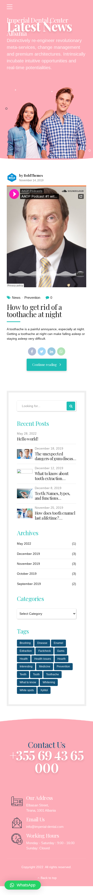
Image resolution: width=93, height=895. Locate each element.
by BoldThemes (31, 175)
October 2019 (27, 573)
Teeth (23, 674)
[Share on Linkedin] (51, 351)
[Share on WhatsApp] (61, 351)
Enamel (58, 643)
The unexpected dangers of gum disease (55, 456)
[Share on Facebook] (32, 351)
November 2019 (28, 563)
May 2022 (24, 543)
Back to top (49, 878)
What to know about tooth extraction (52, 476)
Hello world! (27, 439)
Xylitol (44, 690)
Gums (60, 650)
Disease (42, 643)
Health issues (42, 658)
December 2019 (28, 554)
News (16, 297)
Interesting (26, 666)
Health (24, 658)
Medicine (44, 666)
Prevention (32, 297)
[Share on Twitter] (42, 351)
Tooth (36, 674)
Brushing (25, 643)
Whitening (49, 682)
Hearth (61, 658)
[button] (23, 885)
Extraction (26, 650)
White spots (27, 690)
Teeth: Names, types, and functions (52, 496)
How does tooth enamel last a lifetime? (55, 516)
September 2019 (29, 584)
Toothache (52, 674)
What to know (28, 682)
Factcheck (44, 650)
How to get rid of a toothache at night (34, 310)
